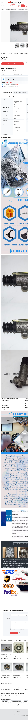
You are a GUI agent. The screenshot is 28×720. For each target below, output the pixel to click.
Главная (2, 9)
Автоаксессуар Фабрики (16, 701)
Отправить (14, 632)
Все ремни (3, 687)
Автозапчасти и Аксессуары (11, 9)
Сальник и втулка (16, 687)
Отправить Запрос (13, 63)
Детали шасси (16, 689)
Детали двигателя (5, 689)
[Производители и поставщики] (14, 2)
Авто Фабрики (5, 701)
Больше (3, 707)
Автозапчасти (20, 9)
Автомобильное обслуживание (8, 704)
